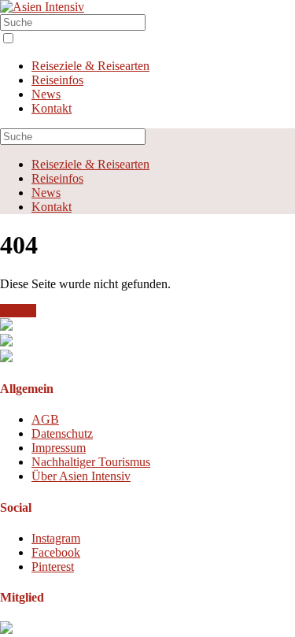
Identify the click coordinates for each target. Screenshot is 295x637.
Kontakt (51, 108)
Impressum (58, 447)
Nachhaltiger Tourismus (90, 461)
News (46, 94)
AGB (45, 419)
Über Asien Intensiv (81, 476)
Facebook (55, 552)
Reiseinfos (57, 80)
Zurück (18, 310)
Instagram (55, 538)
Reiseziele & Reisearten (90, 65)
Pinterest (52, 566)
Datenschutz (62, 433)
